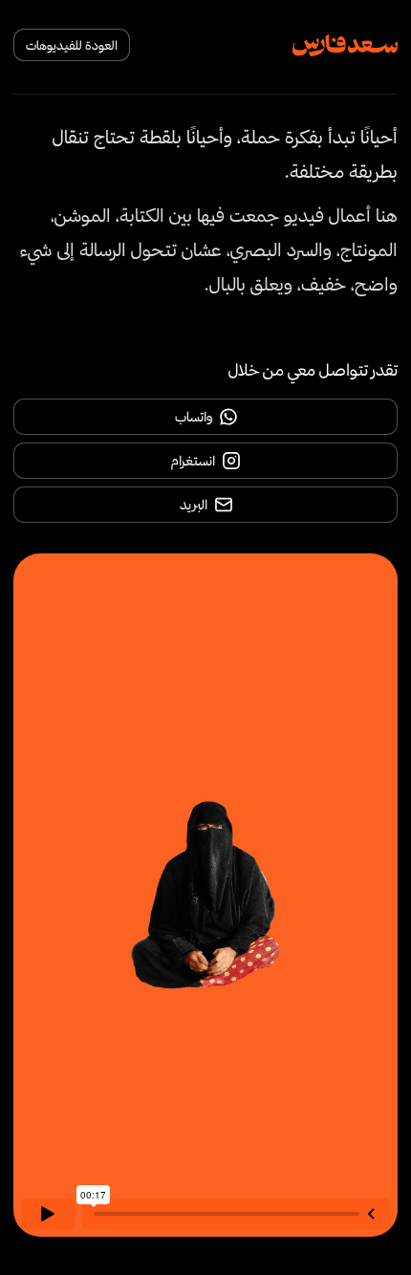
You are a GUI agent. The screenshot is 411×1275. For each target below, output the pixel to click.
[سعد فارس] (345, 45)
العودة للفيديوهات (72, 45)
